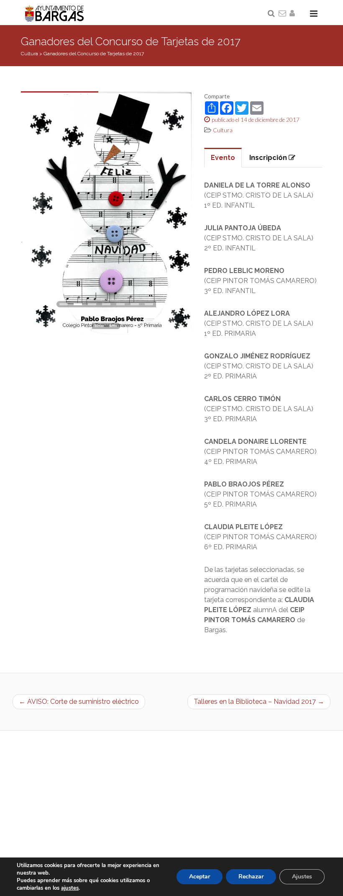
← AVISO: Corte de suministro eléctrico (79, 701)
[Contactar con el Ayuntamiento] (282, 14)
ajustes (70, 888)
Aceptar (199, 877)
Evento (223, 158)
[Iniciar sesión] (293, 14)
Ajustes (302, 877)
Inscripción (269, 158)
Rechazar (251, 877)
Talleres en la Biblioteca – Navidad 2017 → (259, 701)
